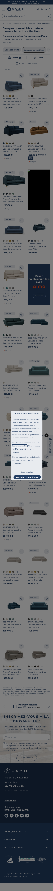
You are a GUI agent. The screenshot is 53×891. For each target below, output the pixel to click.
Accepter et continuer (27, 477)
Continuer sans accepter (27, 413)
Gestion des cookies (19, 446)
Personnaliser (27, 472)
